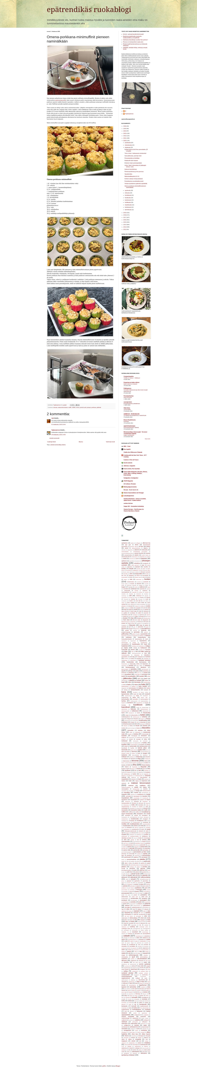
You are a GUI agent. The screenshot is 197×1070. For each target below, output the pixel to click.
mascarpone (136, 796)
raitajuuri (139, 909)
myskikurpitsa (127, 825)
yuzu (143, 1051)
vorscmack (135, 1044)
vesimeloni (144, 1030)
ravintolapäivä (127, 914)
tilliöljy (125, 995)
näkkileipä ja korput (126, 838)
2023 (125, 133)
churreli (130, 597)
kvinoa (148, 744)
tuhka (130, 1004)
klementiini (130, 730)
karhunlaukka (125, 699)
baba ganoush (135, 565)
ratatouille (135, 912)
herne (133, 649)
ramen (130, 911)
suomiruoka (145, 974)
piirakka (130, 875)
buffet (122, 585)
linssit (144, 768)
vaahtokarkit (135, 1018)
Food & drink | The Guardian (132, 468)
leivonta (55, 407)
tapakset (123, 987)
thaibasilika (124, 993)
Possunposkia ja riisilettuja (132, 158)
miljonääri (148, 803)
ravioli (134, 914)
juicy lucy (139, 672)
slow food (147, 960)
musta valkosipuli (144, 817)
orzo (149, 841)
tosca (136, 1000)
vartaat (132, 1028)
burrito (136, 587)
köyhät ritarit (133, 749)
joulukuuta (128, 142)
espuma (148, 614)
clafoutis (148, 597)
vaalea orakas (144, 1018)
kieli (137, 722)
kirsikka (123, 728)
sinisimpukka (124, 957)
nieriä (147, 831)
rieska (130, 919)
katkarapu (133, 709)
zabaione (135, 1053)
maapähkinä (124, 779)
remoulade (138, 916)
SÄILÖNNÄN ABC (143, 980)
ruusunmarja (145, 931)
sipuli (133, 957)
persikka (145, 866)
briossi (148, 577)
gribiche (146, 632)
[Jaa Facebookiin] (77, 405)
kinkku (131, 725)
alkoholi (137, 550)
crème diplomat (131, 604)
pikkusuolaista (145, 877)
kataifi (137, 707)
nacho (122, 827)
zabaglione (126, 1053)
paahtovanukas (129, 845)
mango (137, 790)
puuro (124, 903)
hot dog (132, 656)
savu (139, 944)
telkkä (147, 990)
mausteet (144, 796)
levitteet (146, 762)
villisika (130, 1039)
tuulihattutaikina (136, 1009)
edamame (146, 611)
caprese (148, 588)
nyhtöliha (146, 834)
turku (130, 1007)
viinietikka (134, 1035)
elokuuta (127, 193)
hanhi (146, 639)
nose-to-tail (140, 832)
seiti (139, 948)
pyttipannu (139, 903)
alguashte (130, 549)
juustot (141, 676)
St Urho (142, 967)
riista (148, 920)
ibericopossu (142, 662)
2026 (125, 126)
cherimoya (123, 595)
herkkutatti (124, 649)
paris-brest (137, 855)
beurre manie (126, 572)
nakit (135, 827)
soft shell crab (137, 962)
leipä (139, 758)
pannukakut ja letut (139, 852)
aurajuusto (145, 563)
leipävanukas (126, 760)
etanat (124, 616)
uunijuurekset (137, 1014)
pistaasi (89, 407)
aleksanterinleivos (136, 548)
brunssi (139, 583)
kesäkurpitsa (143, 720)
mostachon (138, 808)
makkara (142, 785)
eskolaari (135, 614)
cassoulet (134, 592)
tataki (128, 990)
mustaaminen (124, 818)
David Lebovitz (128, 463)
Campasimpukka (129, 376)
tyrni (126, 1011)
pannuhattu (145, 850)
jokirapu (130, 671)
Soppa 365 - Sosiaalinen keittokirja (134, 506)
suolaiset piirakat (127, 973)
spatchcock (135, 967)
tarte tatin (134, 988)
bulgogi (140, 585)
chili (130, 595)
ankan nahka (145, 555)
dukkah (146, 609)
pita (125, 884)
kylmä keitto (133, 746)
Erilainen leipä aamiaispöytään (133, 163)
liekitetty (123, 765)
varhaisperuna (134, 1027)
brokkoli (139, 581)
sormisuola (127, 966)
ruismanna (123, 926)
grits (138, 634)
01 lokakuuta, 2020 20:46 (58, 424)
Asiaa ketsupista (128, 397)
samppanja (141, 939)
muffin (69, 407)
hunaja (132, 658)
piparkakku (137, 880)
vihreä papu (132, 1032)
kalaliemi (134, 686)
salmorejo (132, 937)
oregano (144, 841)
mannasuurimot (146, 790)
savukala (145, 944)
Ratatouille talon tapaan (131, 160)
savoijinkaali (132, 944)
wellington (137, 1048)
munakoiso (140, 813)
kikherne (148, 724)
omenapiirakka (125, 841)
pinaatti (133, 879)
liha (134, 765)
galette (146, 625)
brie (144, 577)
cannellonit (125, 588)
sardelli (148, 939)
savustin (140, 946)
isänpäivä (147, 665)
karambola (145, 695)
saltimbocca (145, 937)
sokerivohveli (133, 964)
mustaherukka (135, 819)
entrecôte (145, 613)
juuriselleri (145, 674)
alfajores (146, 548)
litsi (135, 770)
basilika (123, 568)
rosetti (124, 923)
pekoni (123, 866)
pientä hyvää (83, 407)
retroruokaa (133, 918)
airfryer (148, 546)
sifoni (136, 951)
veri (149, 1028)
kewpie (132, 722)
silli (129, 953)
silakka (123, 953)
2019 (125, 212)
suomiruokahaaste (126, 976)
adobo (132, 543)
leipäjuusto (147, 758)
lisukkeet (127, 770)
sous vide (140, 966)
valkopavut (144, 1021)
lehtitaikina (125, 758)
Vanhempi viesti (110, 442)
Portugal (139, 889)
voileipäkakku (131, 1042)
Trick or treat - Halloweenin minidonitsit (135, 153)
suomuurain (143, 976)
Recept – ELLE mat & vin (131, 490)
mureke (136, 815)
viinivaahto (126, 1037)
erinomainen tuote (126, 614)
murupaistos (124, 817)
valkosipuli (124, 1023)
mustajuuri (145, 818)
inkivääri (131, 665)
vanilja (148, 1023)
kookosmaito (145, 734)
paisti (124, 846)
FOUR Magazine (128, 481)
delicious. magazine (129, 465)
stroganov (142, 969)
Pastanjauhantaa (128, 396)
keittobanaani (136, 716)
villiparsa (146, 1037)
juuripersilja (137, 674)
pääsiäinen (146, 905)
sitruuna (124, 960)
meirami (142, 799)
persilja (123, 868)
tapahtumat (143, 985)
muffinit (73, 407)
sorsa (133, 966)
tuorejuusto (143, 1004)
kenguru (142, 718)
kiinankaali (142, 722)
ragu (122, 909)
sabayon (123, 933)
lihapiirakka (134, 766)
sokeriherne (124, 964)
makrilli (136, 787)
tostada (141, 1000)
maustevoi (124, 799)
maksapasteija (136, 789)
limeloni (133, 768)
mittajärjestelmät (125, 806)
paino (149, 845)
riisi (136, 920)
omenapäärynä (136, 841)
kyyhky (132, 748)
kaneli (134, 694)
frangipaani (145, 623)
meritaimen (145, 801)
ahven (136, 544)
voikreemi (123, 1042)
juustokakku (132, 676)
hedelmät (124, 646)
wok (129, 1049)
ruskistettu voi (125, 931)
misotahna (140, 805)
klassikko (146, 728)
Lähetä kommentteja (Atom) (58, 445)
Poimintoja (126, 421)
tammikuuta (128, 209)
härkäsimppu (124, 660)
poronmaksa (124, 889)
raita (134, 909)
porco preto (145, 886)
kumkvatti (145, 741)
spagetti (148, 966)
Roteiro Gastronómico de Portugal (134, 493)
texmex (146, 992)
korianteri (124, 735)
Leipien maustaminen (129, 435)
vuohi (122, 1046)
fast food (148, 616)
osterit (131, 843)
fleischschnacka (125, 621)
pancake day (124, 848)
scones (123, 948)
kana (123, 692)
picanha (144, 872)
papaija (139, 853)
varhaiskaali (124, 1027)
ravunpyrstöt (142, 914)
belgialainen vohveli (137, 570)
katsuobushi (145, 711)
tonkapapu (136, 999)
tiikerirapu (137, 993)
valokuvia (143, 1023)
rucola (125, 925)
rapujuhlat (127, 912)
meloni (148, 799)
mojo (147, 806)
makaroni (123, 783)
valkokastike (135, 1021)
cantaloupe (134, 588)
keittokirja (144, 717)
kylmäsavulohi (144, 746)
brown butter (124, 583)
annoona (131, 558)
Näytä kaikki (147, 438)
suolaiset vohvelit (143, 973)
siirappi (146, 951)
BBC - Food (127, 446)
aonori (137, 558)
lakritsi (128, 751)
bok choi (123, 575)
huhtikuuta (128, 202)
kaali (122, 682)
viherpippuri (124, 1032)
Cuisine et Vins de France (131, 460)
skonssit (141, 960)
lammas (134, 751)
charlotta (123, 593)
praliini (122, 895)
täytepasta (139, 1011)
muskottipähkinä (133, 817)
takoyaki (147, 983)
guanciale (123, 635)
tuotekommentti (144, 1006)
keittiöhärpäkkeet (125, 716)
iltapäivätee (145, 663)
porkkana (93, 407)
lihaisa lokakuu (146, 765)
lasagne (145, 753)
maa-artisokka (143, 777)
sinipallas (146, 955)
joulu (137, 671)
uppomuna (144, 1013)
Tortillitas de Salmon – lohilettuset (132, 378)
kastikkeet (137, 705)
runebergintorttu (136, 928)
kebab (127, 715)
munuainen (127, 815)
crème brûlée (140, 602)
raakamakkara (145, 907)
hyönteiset (146, 658)
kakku (129, 684)
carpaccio (144, 590)
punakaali (124, 900)
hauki (145, 644)
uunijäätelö (145, 1014)
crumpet (126, 607)
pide (128, 873)
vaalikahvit (124, 1020)
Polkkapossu (127, 388)
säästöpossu (131, 981)
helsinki (135, 647)
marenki (124, 794)
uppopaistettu (125, 1015)
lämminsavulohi (139, 775)
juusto (123, 676)
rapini (144, 911)
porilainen (123, 887)
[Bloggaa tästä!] (73, 405)
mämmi (136, 825)
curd (144, 607)
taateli (148, 981)
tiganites (131, 993)
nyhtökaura (139, 834)
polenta (125, 886)
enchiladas (132, 613)
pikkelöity (145, 875)
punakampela (134, 900)
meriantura (127, 801)
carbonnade (127, 590)
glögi (147, 626)
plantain (148, 884)
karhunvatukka (144, 699)
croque (136, 606)
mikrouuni (140, 803)
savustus (146, 946)
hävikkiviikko (130, 662)
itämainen (143, 667)
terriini (135, 992)
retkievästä (124, 918)
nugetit (146, 832)
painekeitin (142, 845)
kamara (126, 689)
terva (140, 992)
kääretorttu (124, 750)
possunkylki (146, 891)
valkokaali (124, 1021)
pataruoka (147, 861)
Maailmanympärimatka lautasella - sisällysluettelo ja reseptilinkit (132, 37)
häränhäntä (133, 660)
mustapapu (131, 820)
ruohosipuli (126, 930)
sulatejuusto (135, 971)
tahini (136, 983)
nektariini (141, 831)
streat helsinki (125, 969)
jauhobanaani (145, 669)
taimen (141, 983)
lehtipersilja (139, 756)
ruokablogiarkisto (129, 496)
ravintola (147, 912)
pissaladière (140, 882)
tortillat (130, 1000)
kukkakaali (124, 741)
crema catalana (131, 602)
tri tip (130, 1002)
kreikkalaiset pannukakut (142, 737)
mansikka (127, 792)
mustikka (123, 824)
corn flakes (145, 600)
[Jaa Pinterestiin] (79, 405)
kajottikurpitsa (147, 682)
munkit (148, 813)
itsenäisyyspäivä (130, 667)
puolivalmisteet (124, 902)
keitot (142, 715)
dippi (125, 609)
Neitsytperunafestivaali (130, 831)
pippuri (123, 882)
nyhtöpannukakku (134, 836)
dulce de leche (125, 611)
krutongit (138, 739)
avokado (124, 565)
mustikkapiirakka (134, 824)
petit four (142, 870)
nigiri (122, 832)
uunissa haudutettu (127, 1016)
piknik (127, 879)
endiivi (139, 613)
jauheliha (134, 669)
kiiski (149, 722)
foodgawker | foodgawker (131, 478)
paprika (145, 853)
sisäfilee (133, 958)
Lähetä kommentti (54, 438)
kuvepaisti (141, 744)
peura (137, 872)
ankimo (148, 556)
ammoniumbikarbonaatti (127, 553)
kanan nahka (144, 692)
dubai (141, 609)
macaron (133, 779)
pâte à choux (128, 863)
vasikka (138, 1028)
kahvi (129, 682)
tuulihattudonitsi (125, 1009)
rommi (148, 921)
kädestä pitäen (142, 748)
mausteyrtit (134, 799)
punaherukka (134, 898)
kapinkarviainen (128, 695)
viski (146, 1039)
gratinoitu (143, 630)
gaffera (104, 1066)
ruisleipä (146, 925)
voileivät (139, 1042)
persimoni (132, 868)
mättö (147, 825)
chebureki (138, 593)
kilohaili (125, 725)
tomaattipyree (145, 997)
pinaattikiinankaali (144, 879)
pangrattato (147, 848)
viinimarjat (140, 1035)
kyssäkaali (124, 748)
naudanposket (135, 829)
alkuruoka (145, 550)
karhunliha (135, 699)
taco (131, 983)
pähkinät (99, 407)
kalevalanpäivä (132, 688)
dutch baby (134, 611)
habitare (141, 635)
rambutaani (124, 911)
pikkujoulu (124, 877)
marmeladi (128, 796)
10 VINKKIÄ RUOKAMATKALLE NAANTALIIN (135, 415)
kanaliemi (135, 692)
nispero (127, 832)
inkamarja (123, 665)
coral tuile (137, 600)
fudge (140, 625)
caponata (142, 588)
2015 (125, 222)
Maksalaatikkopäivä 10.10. (132, 176)
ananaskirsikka (128, 555)
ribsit (142, 918)
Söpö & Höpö (140, 981)
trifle (135, 1002)
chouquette (124, 597)
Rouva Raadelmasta (130, 420)
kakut (136, 684)
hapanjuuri (124, 640)
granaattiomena (145, 628)
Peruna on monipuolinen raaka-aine (133, 42)
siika (140, 951)
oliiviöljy (132, 839)
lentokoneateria (132, 762)
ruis (140, 925)
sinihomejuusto (133, 955)
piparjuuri (129, 880)
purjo (140, 902)
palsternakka (144, 846)
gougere (131, 628)
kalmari (148, 688)
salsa (137, 937)
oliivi (125, 839)
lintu (149, 768)
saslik (131, 941)
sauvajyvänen (128, 402)
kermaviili (135, 720)
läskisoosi (133, 777)
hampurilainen (142, 637)
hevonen (147, 649)
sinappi (123, 955)
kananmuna (125, 694)
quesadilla (127, 907)
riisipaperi (142, 919)
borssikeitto (145, 575)
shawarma (136, 949)
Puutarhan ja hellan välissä (131, 382)
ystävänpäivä (135, 1051)
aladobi (126, 548)
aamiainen (124, 543)
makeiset (130, 785)
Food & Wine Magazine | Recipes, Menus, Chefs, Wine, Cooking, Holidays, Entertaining (135, 473)
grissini (133, 634)
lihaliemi (127, 766)
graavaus (137, 628)
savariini (146, 942)
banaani (137, 567)
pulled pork (144, 896)
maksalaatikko (125, 789)
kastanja (123, 705)
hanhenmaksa (138, 639)
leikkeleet (133, 758)
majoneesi (144, 781)
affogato (138, 543)
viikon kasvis (146, 1034)
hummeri (147, 656)
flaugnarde (145, 619)
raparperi (137, 911)
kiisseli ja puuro (127, 724)
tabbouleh (125, 983)
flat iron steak (136, 619)
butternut (142, 587)
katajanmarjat (145, 707)
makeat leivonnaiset (63, 407)
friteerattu (132, 625)
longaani (129, 772)
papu (122, 855)
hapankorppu (124, 642)
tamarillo (123, 985)
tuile (135, 1004)
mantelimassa (145, 792)
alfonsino (123, 549)
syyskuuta (128, 190)
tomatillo (123, 999)
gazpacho (123, 626)
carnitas (136, 590)
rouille (148, 923)
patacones (139, 861)
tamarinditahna (132, 985)
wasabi (131, 1048)
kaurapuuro (131, 712)
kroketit (131, 739)
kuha (145, 739)
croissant (130, 606)
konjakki (130, 734)
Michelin (134, 803)
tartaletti (143, 987)
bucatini (146, 583)
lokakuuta (128, 147)
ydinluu (140, 1049)
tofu (122, 997)
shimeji (123, 951)
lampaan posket (125, 753)
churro (136, 597)
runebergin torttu (125, 928)
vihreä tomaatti (140, 1032)
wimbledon (124, 1049)
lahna (147, 749)
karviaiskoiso (139, 702)
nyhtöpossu (145, 836)
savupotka (124, 946)
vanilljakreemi (127, 1025)
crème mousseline (141, 604)
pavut (148, 863)
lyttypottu (146, 774)
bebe (144, 568)
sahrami (130, 933)
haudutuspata (136, 644)
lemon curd (124, 762)
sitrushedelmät (142, 958)
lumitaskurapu (127, 774)
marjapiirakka (140, 794)
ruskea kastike (144, 930)
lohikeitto (146, 770)
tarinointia (133, 987)
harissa (134, 642)
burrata (130, 587)
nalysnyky (141, 827)
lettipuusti (140, 762)
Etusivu (81, 442)
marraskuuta (128, 145)
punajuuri (144, 898)
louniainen (147, 772)
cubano (132, 607)
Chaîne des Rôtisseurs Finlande (133, 452)
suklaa (126, 971)
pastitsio (133, 861)
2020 (125, 140)
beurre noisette (135, 572)
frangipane (124, 625)
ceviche (146, 592)
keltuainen (135, 718)
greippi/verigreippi (125, 632)
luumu (134, 774)
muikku (137, 811)
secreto (128, 948)
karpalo (123, 702)
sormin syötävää (144, 964)
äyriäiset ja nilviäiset (127, 1055)
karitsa (123, 701)
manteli (136, 792)
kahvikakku (137, 682)
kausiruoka (146, 712)
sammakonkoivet (132, 939)
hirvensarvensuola (136, 653)
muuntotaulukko (146, 824)
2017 (125, 217)
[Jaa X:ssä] (75, 405)
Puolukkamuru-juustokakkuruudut (134, 181)
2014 (125, 224)
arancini (138, 561)
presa (129, 895)
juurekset (128, 674)
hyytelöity (138, 658)
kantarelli (147, 694)
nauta (148, 829)
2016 (125, 220)
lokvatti (123, 772)
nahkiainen (129, 827)
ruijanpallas (133, 925)
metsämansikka (125, 803)
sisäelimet (124, 958)
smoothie (126, 962)
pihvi (124, 875)
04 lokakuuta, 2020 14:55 (58, 434)
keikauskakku (134, 715)
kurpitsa (124, 744)
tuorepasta (124, 1006)
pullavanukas (124, 896)
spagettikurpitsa (127, 967)
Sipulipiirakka (128, 174)
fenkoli (125, 618)
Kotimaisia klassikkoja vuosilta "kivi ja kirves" (135, 40)
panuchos (123, 853)
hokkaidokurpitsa (125, 655)
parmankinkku (146, 855)
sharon (130, 949)
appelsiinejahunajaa (129, 426)
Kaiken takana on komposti (130, 384)
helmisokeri (141, 646)
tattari (133, 990)
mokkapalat (124, 808)
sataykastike (143, 941)
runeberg (132, 926)
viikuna (127, 1036)
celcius (140, 592)
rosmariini (131, 923)
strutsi (148, 969)
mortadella (131, 808)
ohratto (140, 838)
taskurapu (141, 988)
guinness (135, 635)
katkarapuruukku (125, 711)
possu (137, 891)
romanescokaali (141, 921)
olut (138, 839)
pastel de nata (125, 861)
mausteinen (125, 798)
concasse (140, 599)
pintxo (122, 880)
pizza (141, 884)
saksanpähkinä (146, 933)
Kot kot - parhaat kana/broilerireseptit (133, 34)
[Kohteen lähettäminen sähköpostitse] (71, 405)
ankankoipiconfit (125, 556)
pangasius (139, 848)
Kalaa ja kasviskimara (131, 169)
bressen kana (137, 577)
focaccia (139, 621)
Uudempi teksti (51, 442)
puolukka (133, 902)
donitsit (130, 609)
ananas (148, 553)
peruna (142, 868)
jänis (139, 678)
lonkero (134, 772)
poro (146, 888)
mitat (147, 805)
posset (131, 891)
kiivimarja (142, 724)
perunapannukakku (126, 870)
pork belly (130, 887)
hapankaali (133, 640)
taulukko (138, 990)
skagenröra (133, 960)
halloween (129, 637)
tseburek (123, 1004)
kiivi (136, 724)
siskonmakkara (144, 957)
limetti (138, 768)
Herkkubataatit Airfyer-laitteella (131, 427)
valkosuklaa (134, 1023)
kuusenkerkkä (133, 744)
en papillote (124, 613)
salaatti (126, 936)
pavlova (143, 863)
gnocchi (123, 628)
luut (140, 774)
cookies (131, 600)
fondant (123, 623)
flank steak (126, 620)
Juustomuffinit (127, 409)
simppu (139, 953)
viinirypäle (147, 1035)
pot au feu (135, 893)
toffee (147, 995)
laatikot (140, 750)
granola (135, 630)
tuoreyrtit (133, 1006)
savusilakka (132, 946)
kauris (138, 712)
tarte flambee (127, 988)
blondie (147, 573)
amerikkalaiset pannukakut (140, 551)
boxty (130, 577)
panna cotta (126, 850)
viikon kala (135, 1034)
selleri (123, 949)
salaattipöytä (139, 936)
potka (146, 893)
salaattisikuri (147, 936)
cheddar (146, 593)
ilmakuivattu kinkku (135, 663)
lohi (140, 770)
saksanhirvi (137, 933)
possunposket (125, 893)
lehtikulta (132, 756)
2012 (125, 229)
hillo (136, 651)
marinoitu (133, 794)
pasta (142, 859)
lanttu (138, 753)
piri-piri (128, 882)
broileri (147, 579)
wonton (134, 1049)
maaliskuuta (128, 205)
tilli (149, 994)
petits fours (130, 872)
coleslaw (133, 599)
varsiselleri (124, 1028)
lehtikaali (124, 756)
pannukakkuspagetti (126, 852)
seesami (134, 948)
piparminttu (145, 880)
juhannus (131, 672)
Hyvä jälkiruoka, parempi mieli (133, 156)
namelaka (148, 827)
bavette (138, 568)
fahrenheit (130, 616)
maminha (145, 789)
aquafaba (131, 561)
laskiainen (124, 755)
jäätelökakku (124, 680)
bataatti (131, 568)
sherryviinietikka (144, 949)
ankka (125, 558)
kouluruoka (131, 737)
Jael (52, 418)
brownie (132, 583)
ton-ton (130, 999)
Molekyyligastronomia (130, 487)
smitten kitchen (128, 503)
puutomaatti (132, 903)
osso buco (125, 843)
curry (148, 608)
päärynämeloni (136, 905)
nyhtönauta (124, 836)
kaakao (146, 680)
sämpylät (123, 981)
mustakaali (124, 820)
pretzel (135, 895)
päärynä (127, 905)
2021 (125, 138)
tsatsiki (146, 1002)
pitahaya (130, 884)
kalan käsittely (143, 686)
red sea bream (129, 916)
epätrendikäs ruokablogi (89, 9)
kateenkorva (124, 709)
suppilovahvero (125, 978)
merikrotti (136, 801)
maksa (145, 787)
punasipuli (143, 900)
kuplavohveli (137, 742)
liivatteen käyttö (125, 768)
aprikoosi (124, 561)
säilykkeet (133, 980)
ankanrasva (134, 556)
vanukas (136, 1025)
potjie (141, 893)
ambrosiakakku (125, 551)
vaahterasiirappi (125, 1018)
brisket (125, 579)
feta (132, 618)
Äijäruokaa (127, 408)
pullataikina (143, 895)
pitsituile (136, 884)
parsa (136, 857)
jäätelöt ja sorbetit (135, 680)
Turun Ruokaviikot (144, 1007)
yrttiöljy (128, 1051)
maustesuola (145, 798)
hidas (126, 651)
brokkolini (145, 581)
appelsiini (144, 558)
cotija (122, 602)
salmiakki (125, 937)
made (139, 779)
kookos (136, 734)
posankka (125, 891)
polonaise (132, 886)
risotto (132, 921)
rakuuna (146, 909)
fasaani (142, 616)
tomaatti (134, 997)
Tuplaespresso (55, 430)
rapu (149, 911)
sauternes (139, 942)
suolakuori (136, 974)
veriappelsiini (127, 1030)
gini (130, 626)
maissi (123, 781)
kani (140, 694)
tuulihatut (147, 1009)
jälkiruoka (127, 678)
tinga (136, 995)
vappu (145, 1025)
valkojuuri (146, 1020)
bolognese (131, 575)
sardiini (126, 941)
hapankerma (143, 640)
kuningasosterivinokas (126, 742)
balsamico (129, 566)
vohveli (133, 1041)
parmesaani (127, 857)
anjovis (137, 555)
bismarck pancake (145, 572)
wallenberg (124, 1048)
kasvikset (125, 707)
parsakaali (144, 857)
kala (143, 684)
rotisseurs (142, 923)
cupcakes (138, 607)
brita (131, 579)
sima (134, 953)
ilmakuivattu (124, 663)
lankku (133, 753)
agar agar (128, 544)
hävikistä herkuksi (144, 660)
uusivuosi (143, 1016)
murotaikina (145, 815)
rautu (142, 912)
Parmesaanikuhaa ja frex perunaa (134, 171)
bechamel (128, 570)
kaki (124, 684)
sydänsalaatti (124, 980)
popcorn (139, 886)
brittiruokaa (138, 579)
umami (134, 1013)
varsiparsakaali (144, 1027)
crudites (142, 606)
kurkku (145, 742)
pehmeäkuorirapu (135, 865)
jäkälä (148, 676)
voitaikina (147, 1043)
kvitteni (126, 746)
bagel (143, 565)
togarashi (127, 997)
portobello (132, 889)
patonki (136, 863)
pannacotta (136, 850)
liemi (129, 765)
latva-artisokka (135, 755)
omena (77, 407)
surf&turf (138, 978)
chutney (142, 597)
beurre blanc (147, 570)
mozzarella (124, 810)
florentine (133, 621)
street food (134, 969)
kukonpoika (135, 741)
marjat (148, 794)
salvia (123, 939)
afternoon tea (146, 543)
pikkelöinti (137, 875)
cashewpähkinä (125, 592)
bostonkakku (124, 577)
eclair (140, 611)
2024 (125, 131)
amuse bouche (139, 553)
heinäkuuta (128, 195)
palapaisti (136, 846)
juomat (145, 672)
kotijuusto (123, 737)
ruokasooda (134, 930)
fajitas (136, 616)
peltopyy (132, 866)
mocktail (134, 806)
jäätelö (145, 678)
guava (129, 635)
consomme (124, 600)
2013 (125, 227)
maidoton (146, 779)
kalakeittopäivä (125, 686)
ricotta (148, 918)
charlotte (131, 593)
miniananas (126, 805)
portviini (148, 889)
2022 (125, 135)
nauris (142, 829)
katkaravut (135, 711)
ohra (135, 838)
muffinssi (131, 811)
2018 (125, 215)
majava (137, 780)
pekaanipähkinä (145, 865)
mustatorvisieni (136, 822)
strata (147, 967)
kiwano (138, 728)
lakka (122, 751)
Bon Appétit (127, 449)
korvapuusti (134, 735)
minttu (133, 805)
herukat (141, 649)
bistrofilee (125, 573)
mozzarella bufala (136, 810)
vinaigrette (138, 1039)
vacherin (131, 1020)
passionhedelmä (131, 859)
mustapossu (140, 820)
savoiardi (123, 944)
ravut (148, 914)
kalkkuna (140, 688)
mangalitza (130, 790)
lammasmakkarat (145, 751)
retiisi (145, 916)
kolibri (131, 732)
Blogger (118, 1066)
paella (136, 845)
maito (130, 781)
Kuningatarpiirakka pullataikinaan (132, 403)
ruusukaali (135, 932)
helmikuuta (128, 207)
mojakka (141, 806)
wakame (146, 1046)
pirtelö (134, 882)
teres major (124, 992)
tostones (147, 1000)
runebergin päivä (143, 926)
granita (127, 630)
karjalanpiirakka (144, 701)
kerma (148, 718)
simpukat (145, 953)
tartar (148, 987)
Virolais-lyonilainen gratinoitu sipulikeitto (136, 183)
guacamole (144, 634)
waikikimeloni (138, 1046)
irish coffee (139, 665)
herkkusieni (143, 648)
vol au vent (127, 1044)
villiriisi (123, 1039)
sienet (129, 951)
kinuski (137, 725)
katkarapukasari (144, 709)
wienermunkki (145, 1048)
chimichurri (138, 595)
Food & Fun (131, 623)
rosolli (137, 923)
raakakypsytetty (136, 907)
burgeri (123, 587)
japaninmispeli (124, 669)
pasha (122, 859)
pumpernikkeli (124, 898)
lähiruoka (130, 775)
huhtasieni (140, 656)
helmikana (134, 646)
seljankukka (145, 948)
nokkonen (133, 832)
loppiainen (140, 772)
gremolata (137, 632)
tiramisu (141, 995)
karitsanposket (134, 701)
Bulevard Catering (131, 585)
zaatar (148, 1051)
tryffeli (140, 1002)
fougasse (138, 623)
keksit (122, 718)
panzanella (131, 853)
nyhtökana (131, 834)
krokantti (123, 739)
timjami (131, 995)
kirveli (129, 728)
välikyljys (129, 1046)
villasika (139, 1037)
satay (136, 941)
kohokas (140, 730)
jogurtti (123, 671)
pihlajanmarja (147, 873)
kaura (123, 712)
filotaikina (139, 618)
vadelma (137, 1020)
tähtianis (132, 1011)
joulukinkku (145, 670)
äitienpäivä (144, 1053)
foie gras (146, 621)
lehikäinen (145, 755)
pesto (134, 870)
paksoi (129, 846)
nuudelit (123, 834)
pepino (138, 866)
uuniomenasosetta (60, 100)
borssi (138, 575)
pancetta (132, 848)
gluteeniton (140, 626)
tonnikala (144, 999)
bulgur (146, 585)
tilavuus (144, 993)
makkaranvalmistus (125, 787)
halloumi (147, 635)
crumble (148, 606)
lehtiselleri (147, 756)
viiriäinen (133, 1037)
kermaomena (128, 720)
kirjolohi (145, 725)
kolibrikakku (138, 732)
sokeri (145, 962)
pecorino (126, 865)
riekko (125, 919)
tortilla (123, 1000)
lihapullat (143, 767)
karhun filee (144, 697)
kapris (137, 695)
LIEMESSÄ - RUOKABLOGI (131, 414)
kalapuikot (123, 688)
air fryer (141, 546)
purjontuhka (147, 902)
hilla (132, 651)
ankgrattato (142, 556)
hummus (126, 658)
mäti (142, 825)
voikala (146, 1041)
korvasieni (144, 735)
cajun (149, 587)
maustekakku (136, 798)
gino (134, 626)
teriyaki (130, 992)
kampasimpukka (135, 690)
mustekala (145, 822)
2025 (125, 128)
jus (122, 674)
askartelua (137, 563)
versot (136, 1030)
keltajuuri (129, 718)
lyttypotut (123, 775)
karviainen (130, 702)
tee (143, 990)
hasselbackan (144, 642)
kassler (146, 702)
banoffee (146, 566)
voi (140, 1041)
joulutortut (123, 672)
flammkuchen (147, 618)
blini (131, 573)
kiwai (133, 728)
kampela (146, 689)
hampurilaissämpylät (126, 639)
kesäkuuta (128, 197)
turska (135, 1008)
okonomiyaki (147, 838)
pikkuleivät (134, 877)
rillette (126, 921)
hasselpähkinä (125, 644)
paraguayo (129, 855)
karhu (134, 697)
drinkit (135, 609)
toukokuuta (128, 200)
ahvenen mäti (133, 546)
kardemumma (124, 697)
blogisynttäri (138, 573)
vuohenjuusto (144, 1044)
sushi (145, 978)
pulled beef (135, 896)
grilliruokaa (125, 634)
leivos (146, 761)
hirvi (145, 653)
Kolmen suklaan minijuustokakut (134, 178)
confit (146, 599)
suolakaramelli (125, 974)
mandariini (123, 790)
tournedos (123, 1002)
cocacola (126, 599)
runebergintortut (146, 928)
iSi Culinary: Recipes (130, 484)
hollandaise (136, 655)
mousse (145, 808)
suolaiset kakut (144, 971)
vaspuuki (144, 1028)
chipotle (146, 595)
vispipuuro (124, 1041)
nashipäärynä (126, 829)
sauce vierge (130, 942)
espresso (141, 614)
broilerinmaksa (130, 581)
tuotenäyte (124, 1007)
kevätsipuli (124, 722)
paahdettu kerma (139, 843)
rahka (127, 909)
